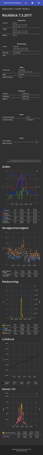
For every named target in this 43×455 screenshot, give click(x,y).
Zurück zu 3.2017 (7, 9)
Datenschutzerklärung (21, 450)
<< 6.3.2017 (17, 9)
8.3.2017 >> (26, 9)
